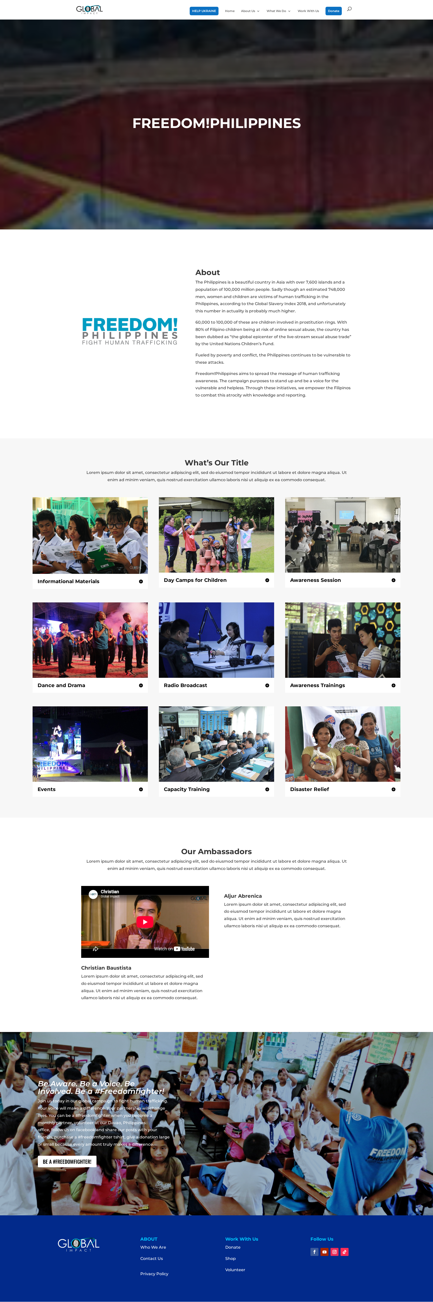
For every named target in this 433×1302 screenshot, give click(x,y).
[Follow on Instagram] (335, 1252)
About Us (248, 11)
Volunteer (235, 1269)
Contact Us (151, 1258)
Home (230, 11)
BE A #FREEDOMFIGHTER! (67, 1161)
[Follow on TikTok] (345, 1252)
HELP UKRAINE (204, 11)
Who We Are (153, 1247)
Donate (333, 11)
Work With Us (308, 11)
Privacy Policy (154, 1273)
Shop (230, 1258)
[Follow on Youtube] (324, 1252)
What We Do (276, 11)
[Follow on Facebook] (314, 1252)
